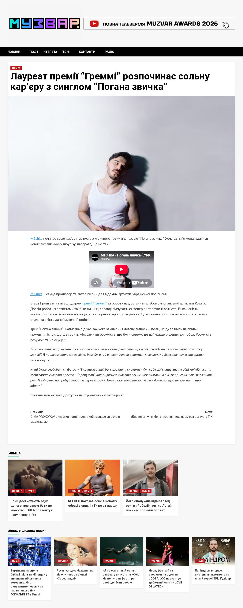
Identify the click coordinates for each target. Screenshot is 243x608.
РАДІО (109, 52)
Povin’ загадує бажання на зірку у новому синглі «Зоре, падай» (75, 574)
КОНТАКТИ (87, 52)
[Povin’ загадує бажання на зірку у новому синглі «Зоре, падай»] (75, 551)
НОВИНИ (14, 52)
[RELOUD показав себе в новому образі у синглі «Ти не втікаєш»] (92, 478)
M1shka (36, 238)
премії (87, 303)
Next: (171, 414)
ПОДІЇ (34, 52)
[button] (233, 51)
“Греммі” (100, 303)
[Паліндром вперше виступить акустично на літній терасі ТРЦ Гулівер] (213, 551)
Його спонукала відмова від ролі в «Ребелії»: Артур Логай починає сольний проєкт (149, 505)
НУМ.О (16, 68)
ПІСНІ (65, 52)
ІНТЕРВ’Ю (50, 52)
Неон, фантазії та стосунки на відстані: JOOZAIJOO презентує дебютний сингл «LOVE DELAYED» (165, 578)
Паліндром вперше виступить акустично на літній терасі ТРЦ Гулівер (213, 574)
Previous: (75, 416)
